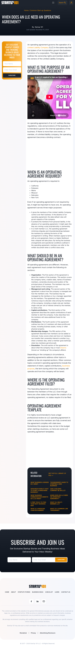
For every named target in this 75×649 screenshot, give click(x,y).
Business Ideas (37, 592)
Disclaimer (23, 633)
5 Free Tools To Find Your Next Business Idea (38, 503)
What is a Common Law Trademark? (59, 509)
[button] (53, 2)
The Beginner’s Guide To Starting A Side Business (59, 483)
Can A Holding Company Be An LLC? (58, 489)
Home (7, 592)
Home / (27, 10)
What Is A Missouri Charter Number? (38, 509)
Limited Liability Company (38, 47)
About (13, 592)
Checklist (49, 592)
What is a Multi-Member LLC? (56, 503)
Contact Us (65, 592)
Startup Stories (24, 592)
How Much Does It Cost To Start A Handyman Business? (40, 490)
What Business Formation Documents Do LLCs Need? (39, 496)
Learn (57, 592)
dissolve (63, 348)
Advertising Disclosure (47, 633)
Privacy (33, 633)
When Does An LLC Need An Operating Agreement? (59, 496)
